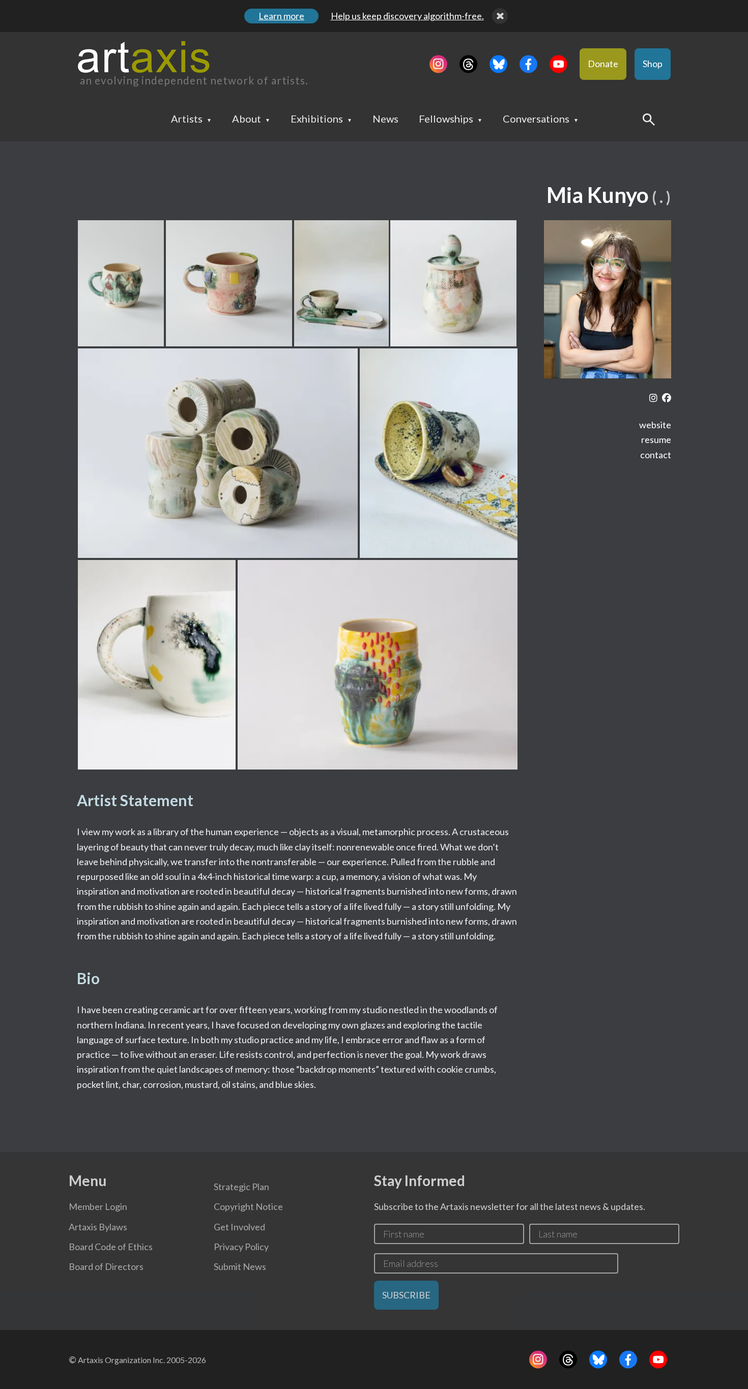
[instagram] (653, 398)
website (655, 424)
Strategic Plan (241, 1186)
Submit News (240, 1266)
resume (656, 439)
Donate (603, 63)
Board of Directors (106, 1266)
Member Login (98, 1206)
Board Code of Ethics (111, 1246)
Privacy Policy (241, 1246)
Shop (653, 63)
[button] (121, 283)
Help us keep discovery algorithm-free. (407, 15)
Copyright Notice (248, 1206)
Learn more (281, 15)
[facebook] (666, 398)
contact (655, 454)
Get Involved (239, 1226)
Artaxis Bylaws (98, 1226)
